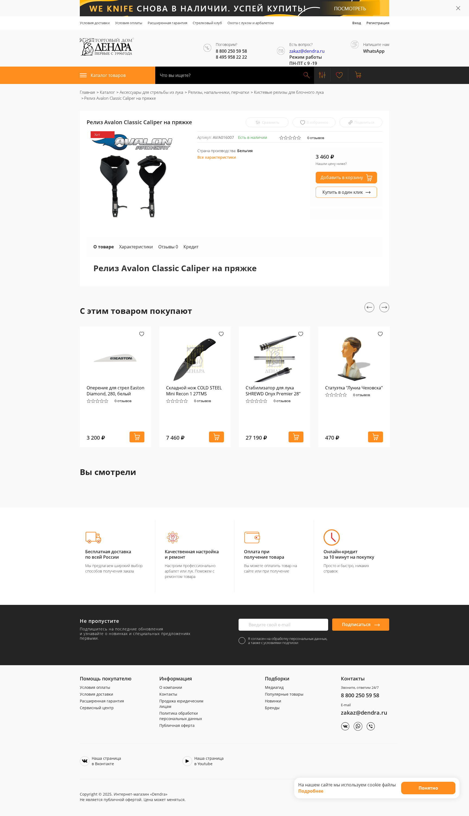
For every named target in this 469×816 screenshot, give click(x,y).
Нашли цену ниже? (331, 163)
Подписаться (357, 624)
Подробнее (310, 791)
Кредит (190, 247)
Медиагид (274, 687)
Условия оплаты (128, 22)
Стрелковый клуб (207, 22)
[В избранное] (141, 334)
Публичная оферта (177, 725)
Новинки (273, 701)
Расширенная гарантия (167, 22)
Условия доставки (95, 22)
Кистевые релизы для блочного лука (288, 92)
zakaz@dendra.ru (307, 51)
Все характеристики (216, 157)
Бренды (272, 707)
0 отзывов (315, 137)
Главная (87, 92)
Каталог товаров (108, 75)
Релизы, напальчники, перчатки (218, 92)
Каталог (107, 92)
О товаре (103, 247)
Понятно (428, 788)
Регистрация (377, 22)
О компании (170, 687)
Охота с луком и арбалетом (250, 22)
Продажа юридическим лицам (181, 703)
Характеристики (136, 247)
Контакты (168, 694)
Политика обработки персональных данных (180, 716)
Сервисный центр (97, 707)
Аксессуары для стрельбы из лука (151, 92)
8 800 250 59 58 (360, 695)
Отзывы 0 (168, 247)
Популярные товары (284, 694)
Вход (356, 22)
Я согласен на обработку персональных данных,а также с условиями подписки (287, 641)
